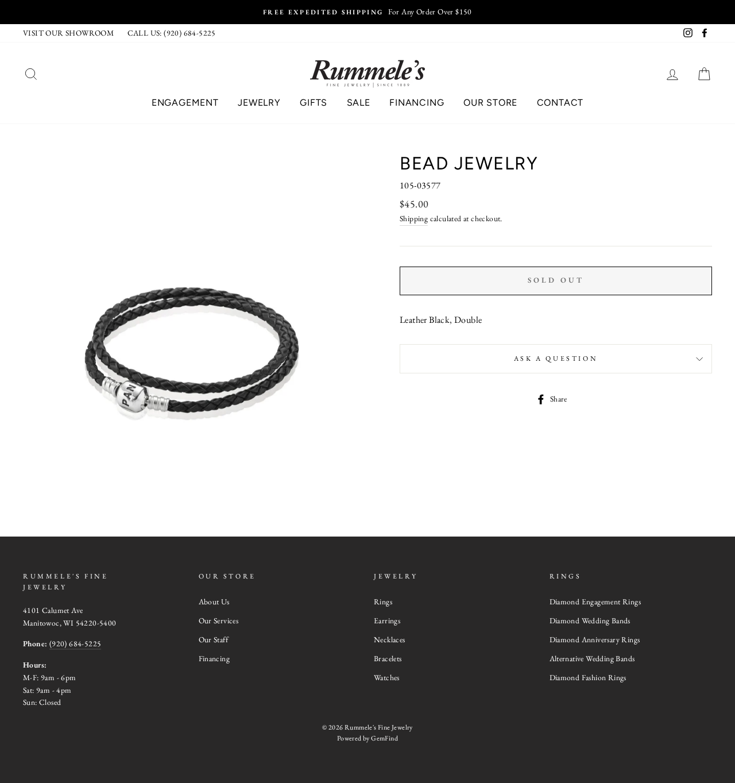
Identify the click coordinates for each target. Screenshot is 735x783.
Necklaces (389, 639)
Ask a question (556, 358)
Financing (416, 102)
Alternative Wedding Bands (592, 658)
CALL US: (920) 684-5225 (171, 33)
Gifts (313, 102)
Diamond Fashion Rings (588, 677)
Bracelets (388, 658)
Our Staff (214, 639)
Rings (383, 601)
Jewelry (259, 102)
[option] (367, 12)
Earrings (387, 620)
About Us (214, 601)
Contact (560, 102)
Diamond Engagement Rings (595, 601)
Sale (358, 102)
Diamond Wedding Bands (590, 620)
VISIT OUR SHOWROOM (68, 33)
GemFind (384, 738)
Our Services (219, 620)
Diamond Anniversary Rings (595, 639)
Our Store (490, 102)
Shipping (414, 218)
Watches (387, 677)
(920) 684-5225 (75, 643)
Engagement (185, 102)
